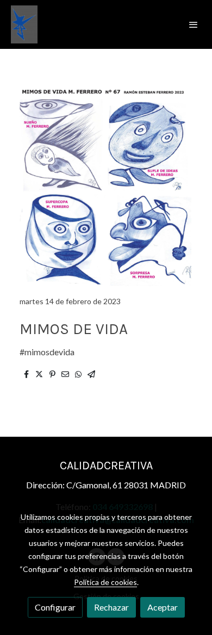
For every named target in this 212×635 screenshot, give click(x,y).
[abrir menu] (193, 24)
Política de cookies (105, 582)
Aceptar (162, 607)
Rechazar (111, 607)
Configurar (55, 607)
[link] (24, 24)
